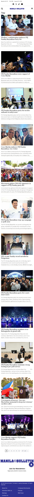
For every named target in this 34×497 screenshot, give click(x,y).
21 (22, 451)
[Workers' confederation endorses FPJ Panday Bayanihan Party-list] (17, 25)
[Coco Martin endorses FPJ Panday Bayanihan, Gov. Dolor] (17, 134)
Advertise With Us (7, 490)
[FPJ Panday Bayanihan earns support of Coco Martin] (17, 61)
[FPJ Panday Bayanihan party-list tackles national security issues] (17, 98)
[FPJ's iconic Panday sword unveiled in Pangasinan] (17, 244)
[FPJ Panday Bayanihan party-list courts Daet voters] (17, 280)
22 (25, 451)
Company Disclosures (24, 488)
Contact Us (5, 495)
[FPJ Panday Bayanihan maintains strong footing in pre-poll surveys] (17, 352)
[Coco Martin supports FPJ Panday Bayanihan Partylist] (17, 425)
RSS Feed (20, 493)
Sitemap (4, 493)
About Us (4, 488)
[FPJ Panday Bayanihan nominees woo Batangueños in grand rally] (17, 317)
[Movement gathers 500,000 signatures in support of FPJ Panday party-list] (17, 171)
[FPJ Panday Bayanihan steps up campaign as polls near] (17, 207)
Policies (20, 490)
